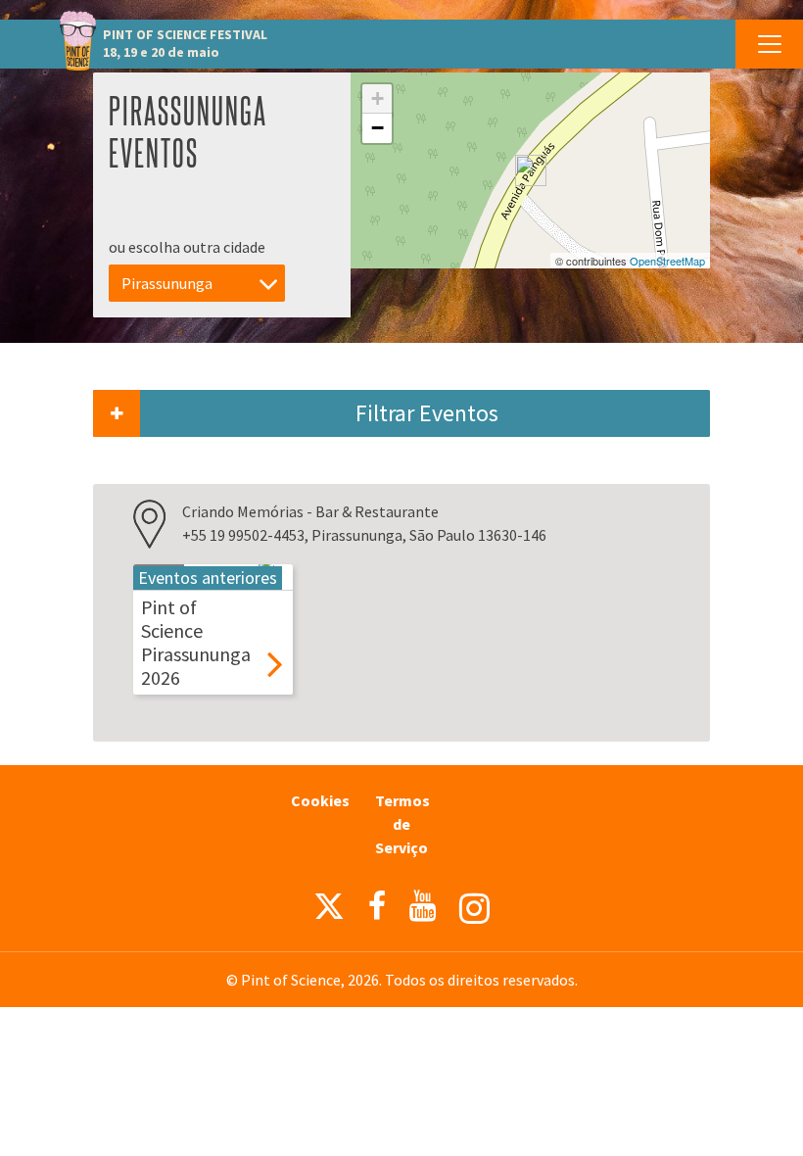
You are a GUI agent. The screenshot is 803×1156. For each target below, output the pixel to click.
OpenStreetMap (667, 260)
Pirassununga (167, 283)
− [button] (377, 128)
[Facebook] (377, 906)
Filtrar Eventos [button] (426, 413)
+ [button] (377, 98)
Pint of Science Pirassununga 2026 (196, 642)
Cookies (320, 800)
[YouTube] (422, 906)
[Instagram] (474, 909)
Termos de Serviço (402, 824)
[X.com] (329, 911)
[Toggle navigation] (769, 44)
